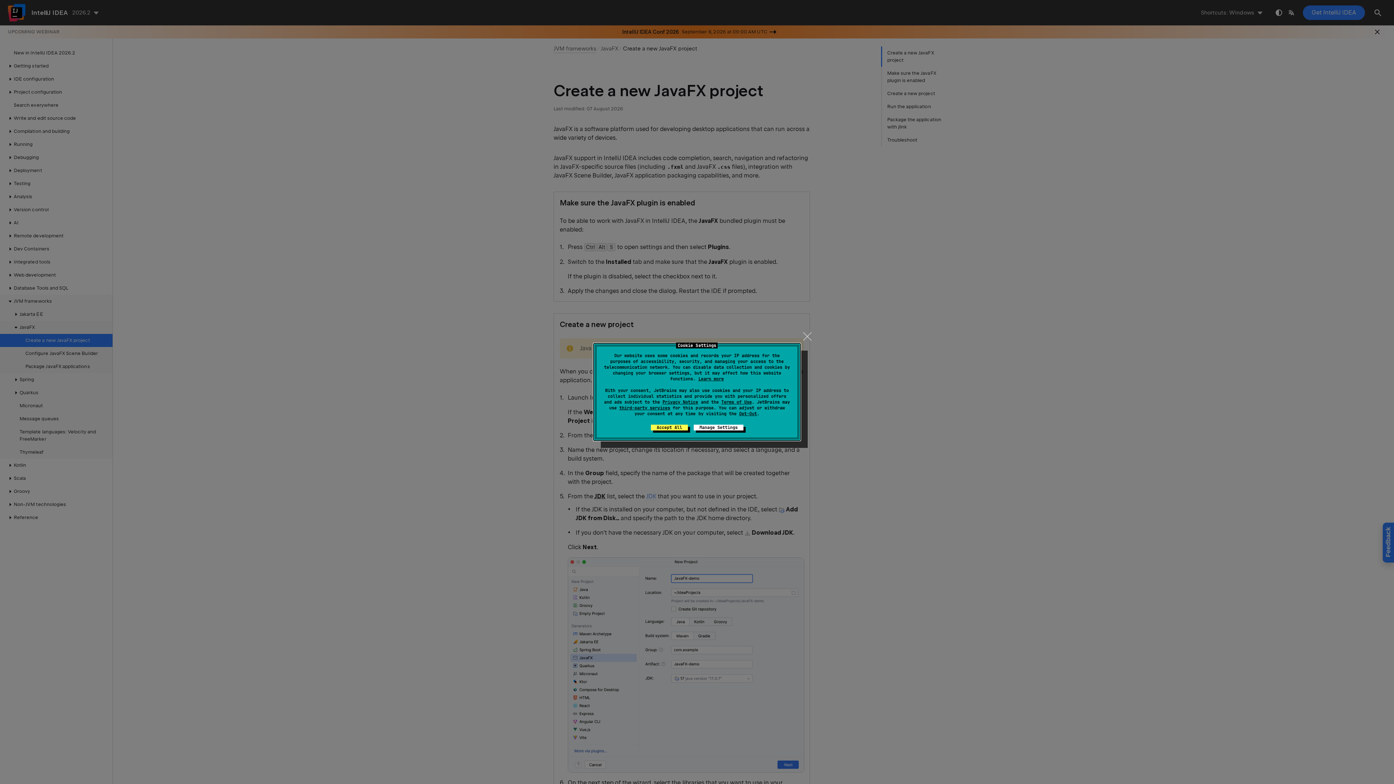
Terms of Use (736, 402)
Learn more (711, 379)
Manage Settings (719, 427)
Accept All (669, 427)
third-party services (644, 408)
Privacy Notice (680, 402)
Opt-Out (748, 414)
